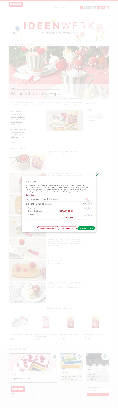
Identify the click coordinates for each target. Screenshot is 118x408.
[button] (76, 211)
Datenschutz (30, 195)
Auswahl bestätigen (48, 228)
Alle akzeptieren (86, 228)
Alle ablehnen (68, 228)
